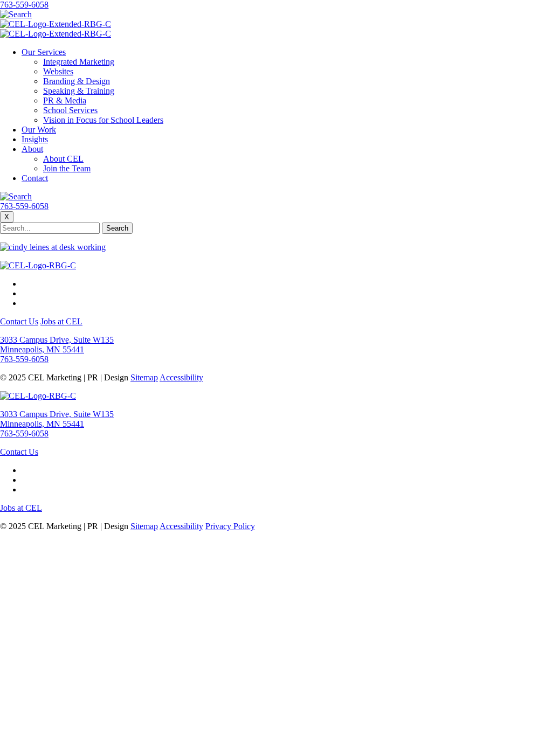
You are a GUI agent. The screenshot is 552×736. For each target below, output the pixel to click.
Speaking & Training (78, 90)
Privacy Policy (230, 526)
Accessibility (181, 377)
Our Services (44, 52)
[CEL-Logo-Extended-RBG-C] (55, 24)
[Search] (16, 14)
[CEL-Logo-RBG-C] (38, 265)
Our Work (39, 129)
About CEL (63, 158)
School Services (70, 110)
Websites (58, 71)
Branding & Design (76, 81)
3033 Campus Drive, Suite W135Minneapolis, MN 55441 (57, 344)
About (32, 149)
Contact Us (19, 321)
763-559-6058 (24, 4)
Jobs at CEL (61, 321)
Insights (35, 139)
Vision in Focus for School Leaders (103, 119)
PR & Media (64, 100)
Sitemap (144, 377)
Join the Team (67, 168)
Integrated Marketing (78, 61)
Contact (35, 178)
